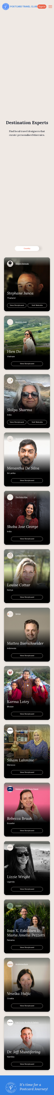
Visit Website (37, 305)
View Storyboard (17, 305)
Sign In (41, 6)
